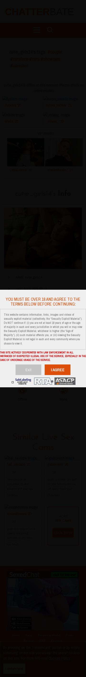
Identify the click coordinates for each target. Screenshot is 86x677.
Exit (28, 369)
